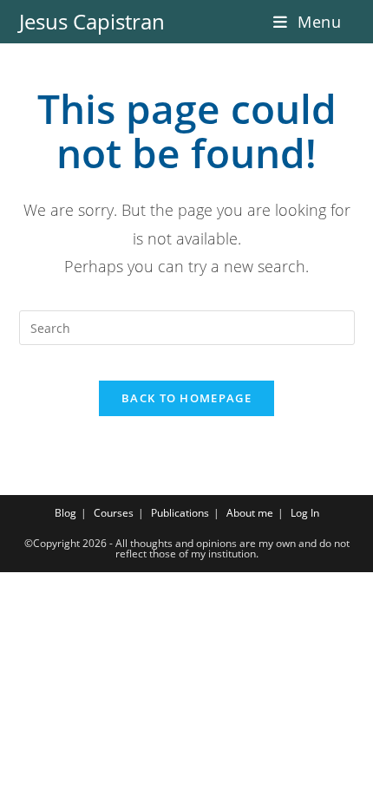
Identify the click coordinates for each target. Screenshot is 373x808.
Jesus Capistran (92, 21)
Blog (65, 512)
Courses (114, 512)
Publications (180, 512)
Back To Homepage (186, 398)
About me (249, 512)
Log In (305, 512)
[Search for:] (348, 21)
